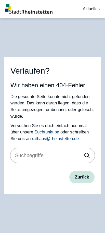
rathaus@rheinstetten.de (55, 138)
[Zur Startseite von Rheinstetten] (28, 9)
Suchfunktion (46, 131)
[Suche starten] (87, 155)
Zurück (82, 177)
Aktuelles (91, 9)
